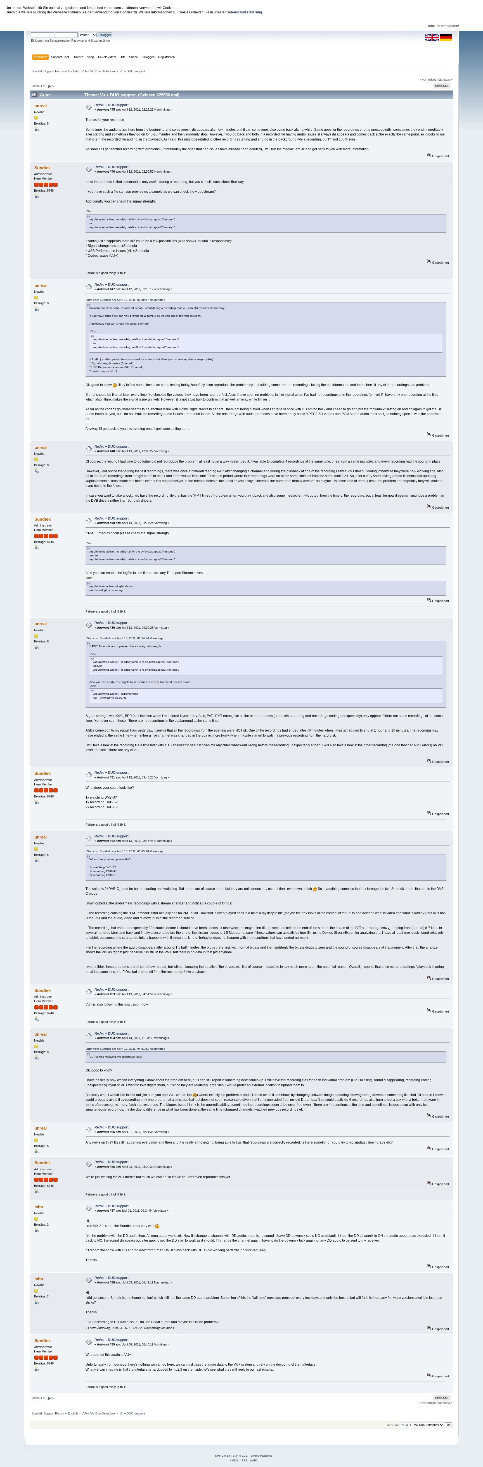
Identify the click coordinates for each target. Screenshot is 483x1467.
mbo (38, 1206)
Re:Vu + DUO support (111, 105)
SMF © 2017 (241, 1455)
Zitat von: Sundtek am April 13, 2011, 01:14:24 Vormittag (124, 638)
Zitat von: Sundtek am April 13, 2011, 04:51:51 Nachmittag (125, 1048)
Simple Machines (261, 1455)
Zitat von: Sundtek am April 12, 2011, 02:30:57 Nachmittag (125, 299)
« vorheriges (428, 79)
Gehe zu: (393, 1424)
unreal (40, 105)
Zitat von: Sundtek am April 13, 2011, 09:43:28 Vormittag (124, 851)
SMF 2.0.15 (222, 1455)
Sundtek (42, 167)
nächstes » (445, 79)
